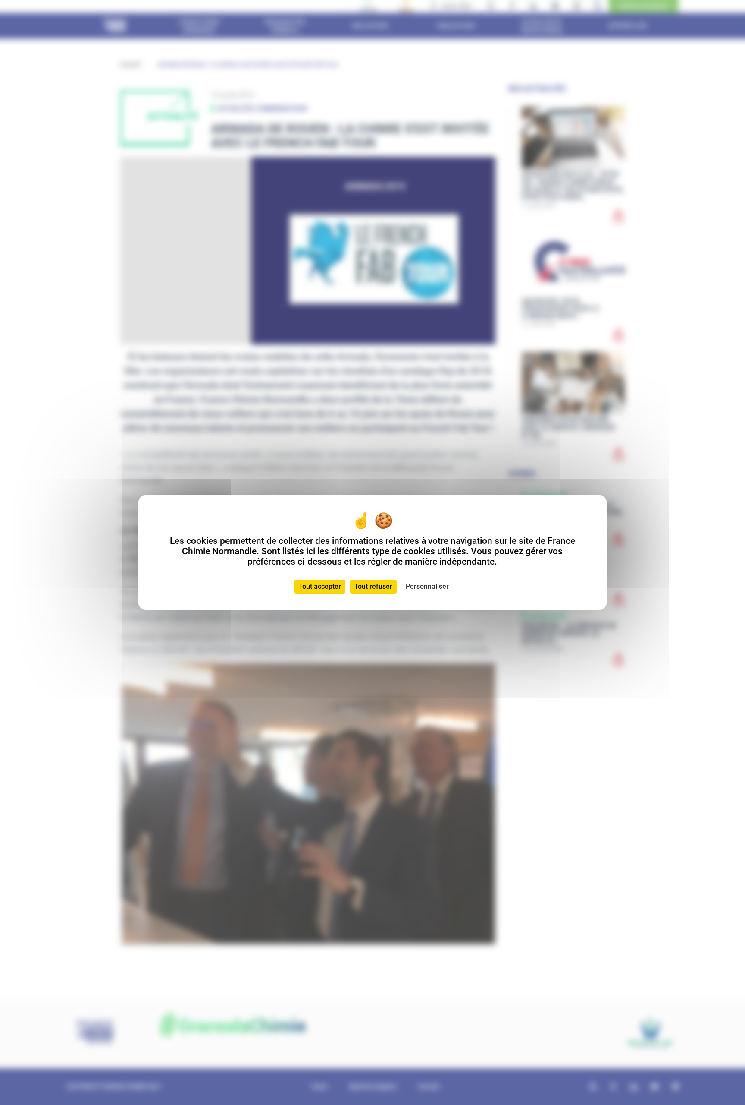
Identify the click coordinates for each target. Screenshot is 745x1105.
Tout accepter (320, 586)
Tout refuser (373, 586)
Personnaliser (427, 586)
